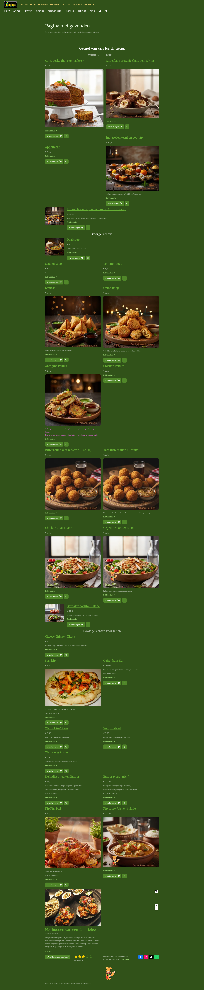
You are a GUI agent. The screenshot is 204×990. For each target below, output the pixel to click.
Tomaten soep (112, 263)
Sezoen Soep (53, 263)
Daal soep (73, 239)
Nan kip (50, 660)
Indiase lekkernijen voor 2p (124, 137)
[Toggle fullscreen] (156, 891)
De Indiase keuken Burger (62, 776)
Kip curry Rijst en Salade (119, 808)
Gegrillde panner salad (118, 528)
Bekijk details (50, 131)
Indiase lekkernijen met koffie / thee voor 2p (96, 209)
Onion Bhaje (111, 288)
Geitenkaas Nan (113, 660)
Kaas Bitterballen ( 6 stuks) (121, 450)
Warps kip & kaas (56, 728)
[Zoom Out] (156, 908)
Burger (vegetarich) (116, 776)
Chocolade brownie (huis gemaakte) (130, 60)
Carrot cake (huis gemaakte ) (64, 60)
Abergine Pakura (56, 366)
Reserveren (124, 959)
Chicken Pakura (113, 366)
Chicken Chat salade (58, 528)
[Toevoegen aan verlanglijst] (66, 136)
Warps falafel (112, 728)
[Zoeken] (100, 11)
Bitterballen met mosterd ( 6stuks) (68, 450)
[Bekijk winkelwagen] (106, 11)
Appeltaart (52, 147)
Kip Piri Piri (53, 808)
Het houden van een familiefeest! (72, 930)
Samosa (50, 288)
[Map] (131, 900)
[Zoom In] (156, 905)
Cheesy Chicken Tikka (60, 636)
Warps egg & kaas (56, 752)
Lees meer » (49, 951)
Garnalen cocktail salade (83, 606)
